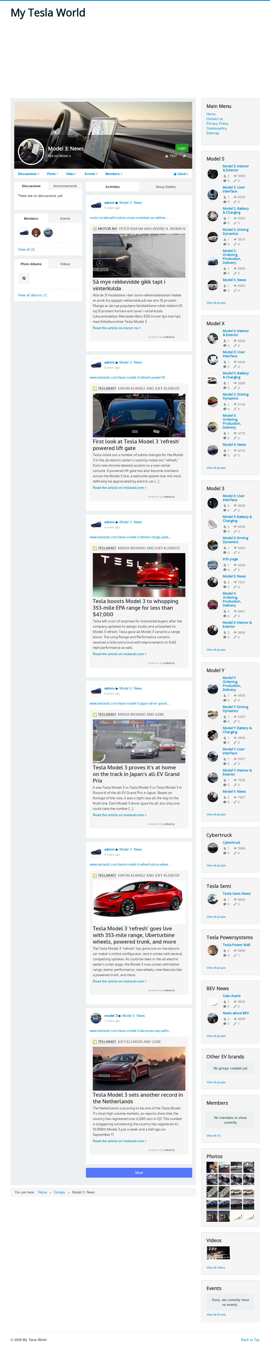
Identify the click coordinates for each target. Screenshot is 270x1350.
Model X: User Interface (234, 354)
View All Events (216, 1314)
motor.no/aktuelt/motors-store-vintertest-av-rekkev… (129, 217)
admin (109, 202)
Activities (112, 186)
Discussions (28, 173)
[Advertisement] (135, 58)
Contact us (214, 118)
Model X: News (234, 444)
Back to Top (250, 1339)
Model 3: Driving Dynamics (235, 539)
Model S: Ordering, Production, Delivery (232, 256)
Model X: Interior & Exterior (236, 332)
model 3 (111, 1015)
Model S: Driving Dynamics (235, 231)
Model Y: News (234, 791)
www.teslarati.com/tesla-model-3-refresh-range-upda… (131, 536)
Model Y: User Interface (234, 751)
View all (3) (26, 249)
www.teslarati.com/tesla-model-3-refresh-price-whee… (130, 864)
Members (113, 173)
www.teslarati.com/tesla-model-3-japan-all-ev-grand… (130, 703)
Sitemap (212, 133)
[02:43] (218, 1252)
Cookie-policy (216, 128)
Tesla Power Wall (236, 944)
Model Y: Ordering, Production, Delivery (232, 683)
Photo (52, 173)
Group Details (166, 186)
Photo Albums (31, 263)
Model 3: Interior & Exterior (237, 624)
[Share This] (184, 156)
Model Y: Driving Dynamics (235, 708)
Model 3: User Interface (234, 497)
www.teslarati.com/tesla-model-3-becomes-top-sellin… (131, 1030)
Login (182, 147)
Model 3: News (130, 202)
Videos (65, 263)
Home (210, 114)
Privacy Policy (217, 123)
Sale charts (232, 995)
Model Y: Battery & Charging (237, 729)
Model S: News (234, 279)
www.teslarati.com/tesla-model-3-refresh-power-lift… (129, 377)
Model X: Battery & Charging (236, 375)
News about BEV (236, 1013)
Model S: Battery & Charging (236, 210)
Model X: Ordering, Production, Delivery (232, 421)
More (139, 1172)
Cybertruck (231, 842)
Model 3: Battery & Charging (237, 518)
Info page (230, 559)
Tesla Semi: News (237, 893)
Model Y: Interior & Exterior (237, 772)
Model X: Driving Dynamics (235, 396)
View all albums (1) (32, 294)
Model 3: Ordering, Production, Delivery (232, 599)
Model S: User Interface (234, 189)
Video (71, 173)
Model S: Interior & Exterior (236, 168)
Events (91, 173)
